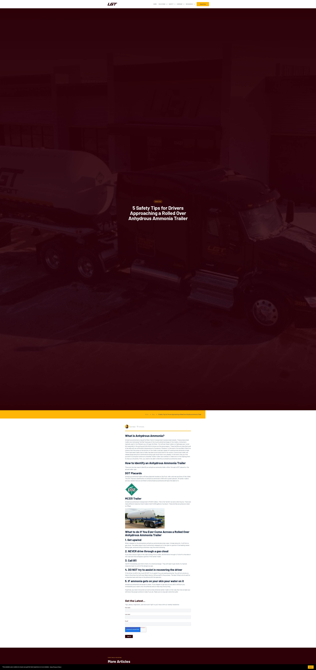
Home (146, 414)
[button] (162, 4)
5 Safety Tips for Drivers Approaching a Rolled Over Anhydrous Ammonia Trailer (179, 414)
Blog (153, 414)
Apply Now (203, 4)
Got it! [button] (311, 667)
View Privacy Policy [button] (55, 667)
